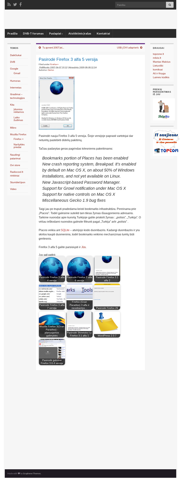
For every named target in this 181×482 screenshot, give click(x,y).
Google (14, 68)
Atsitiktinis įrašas (79, 33)
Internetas (15, 87)
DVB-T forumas (33, 33)
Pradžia (12, 33)
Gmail (17, 73)
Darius (51, 70)
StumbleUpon (17, 182)
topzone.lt (158, 54)
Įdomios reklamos (19, 110)
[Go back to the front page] (90, 19)
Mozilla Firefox (18, 134)
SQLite (65, 230)
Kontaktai (103, 33)
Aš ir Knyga (159, 73)
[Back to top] (173, 474)
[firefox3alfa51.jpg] (56, 102)
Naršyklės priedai (19, 146)
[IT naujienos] (166, 142)
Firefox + (54, 64)
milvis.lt (157, 57)
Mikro (13, 127)
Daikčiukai (15, 55)
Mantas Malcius (161, 61)
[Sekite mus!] (15, 3)
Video (13, 189)
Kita (12, 104)
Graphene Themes (32, 473)
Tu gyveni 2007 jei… (53, 47)
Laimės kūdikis (161, 77)
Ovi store (15, 165)
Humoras (15, 80)
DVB (12, 61)
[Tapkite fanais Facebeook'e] (20, 3)
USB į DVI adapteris (128, 47)
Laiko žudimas (18, 118)
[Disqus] (90, 418)
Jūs (83, 247)
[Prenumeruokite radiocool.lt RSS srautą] (9, 3)
